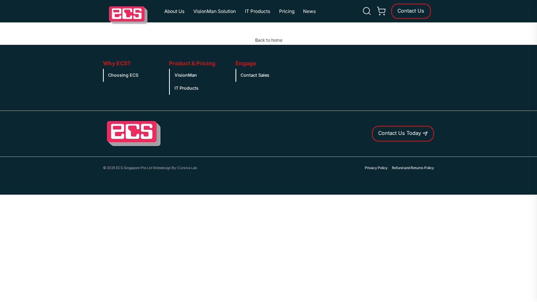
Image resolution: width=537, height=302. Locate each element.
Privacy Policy (376, 168)
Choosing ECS (123, 75)
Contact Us (410, 11)
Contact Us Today (400, 133)
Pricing (286, 11)
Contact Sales (255, 75)
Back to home (268, 40)
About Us (174, 11)
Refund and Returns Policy (413, 168)
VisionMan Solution (214, 11)
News (309, 11)
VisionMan (186, 75)
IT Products (257, 11)
